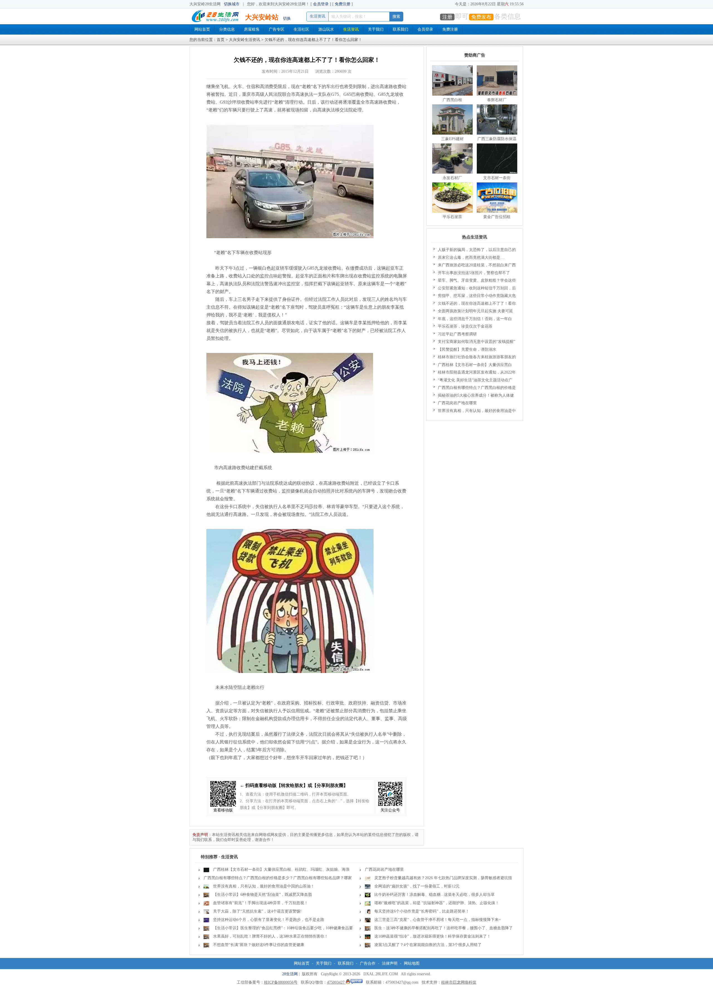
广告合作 (367, 963)
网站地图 (411, 963)
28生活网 (290, 974)
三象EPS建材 (452, 139)
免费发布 (481, 17)
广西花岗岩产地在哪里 (457, 403)
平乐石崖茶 (452, 217)
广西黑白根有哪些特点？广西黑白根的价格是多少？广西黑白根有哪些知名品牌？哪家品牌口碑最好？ (475, 389)
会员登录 (321, 4)
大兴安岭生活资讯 (244, 40)
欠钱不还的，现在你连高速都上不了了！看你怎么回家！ (475, 304)
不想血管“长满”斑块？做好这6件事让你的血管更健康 (258, 945)
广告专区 (276, 29)
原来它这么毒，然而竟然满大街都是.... (471, 257)
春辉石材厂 (497, 100)
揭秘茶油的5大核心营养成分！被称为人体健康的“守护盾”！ (474, 396)
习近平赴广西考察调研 (457, 334)
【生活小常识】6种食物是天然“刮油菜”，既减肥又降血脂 (262, 895)
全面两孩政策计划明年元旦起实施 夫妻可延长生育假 (473, 312)
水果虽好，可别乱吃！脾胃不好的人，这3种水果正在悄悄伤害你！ (270, 936)
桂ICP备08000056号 (280, 982)
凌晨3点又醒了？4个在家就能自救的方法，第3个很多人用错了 (428, 945)
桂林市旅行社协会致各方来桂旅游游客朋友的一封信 (475, 358)
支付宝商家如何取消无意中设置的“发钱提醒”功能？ (474, 343)
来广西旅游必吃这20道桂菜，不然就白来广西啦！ (475, 266)
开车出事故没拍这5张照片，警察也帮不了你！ (472, 274)
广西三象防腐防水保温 (496, 139)
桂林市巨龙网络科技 (458, 982)
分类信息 (227, 29)
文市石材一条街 (497, 178)
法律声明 (389, 963)
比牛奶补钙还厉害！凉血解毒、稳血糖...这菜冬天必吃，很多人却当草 (434, 895)
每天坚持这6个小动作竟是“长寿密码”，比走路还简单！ (421, 911)
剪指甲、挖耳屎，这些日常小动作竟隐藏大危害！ (475, 297)
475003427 (336, 982)
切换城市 (232, 4)
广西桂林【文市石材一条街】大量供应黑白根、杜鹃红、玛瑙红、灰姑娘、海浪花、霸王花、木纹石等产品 (473, 366)
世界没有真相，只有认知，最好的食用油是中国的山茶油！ (475, 412)
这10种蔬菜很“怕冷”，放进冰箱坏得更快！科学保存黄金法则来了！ (432, 936)
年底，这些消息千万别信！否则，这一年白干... (473, 320)
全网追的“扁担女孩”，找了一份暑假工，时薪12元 (417, 886)
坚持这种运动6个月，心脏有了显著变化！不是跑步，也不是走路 (268, 920)
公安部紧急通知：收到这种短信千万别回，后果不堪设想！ (475, 289)
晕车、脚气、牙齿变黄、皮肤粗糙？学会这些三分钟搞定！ (475, 281)
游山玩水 (326, 29)
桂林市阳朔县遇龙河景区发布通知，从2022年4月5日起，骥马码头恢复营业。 (475, 373)
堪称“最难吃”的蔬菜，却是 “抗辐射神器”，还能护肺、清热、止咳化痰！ (436, 903)
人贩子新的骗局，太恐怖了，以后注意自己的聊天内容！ (475, 251)
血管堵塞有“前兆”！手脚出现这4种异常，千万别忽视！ (260, 903)
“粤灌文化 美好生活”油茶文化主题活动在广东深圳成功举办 (473, 381)
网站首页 (202, 29)
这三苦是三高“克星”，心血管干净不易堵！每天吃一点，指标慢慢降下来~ (437, 920)
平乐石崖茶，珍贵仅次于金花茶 (465, 326)
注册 (447, 17)
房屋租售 (252, 29)
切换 (287, 18)
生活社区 (301, 29)
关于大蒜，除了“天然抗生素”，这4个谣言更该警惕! (257, 911)
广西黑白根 (452, 100)
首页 (220, 40)
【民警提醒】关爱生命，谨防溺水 (467, 349)
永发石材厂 (452, 178)
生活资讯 (351, 29)
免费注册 (342, 4)
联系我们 (400, 29)
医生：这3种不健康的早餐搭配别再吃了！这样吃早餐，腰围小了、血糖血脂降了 (443, 928)
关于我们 (376, 29)
